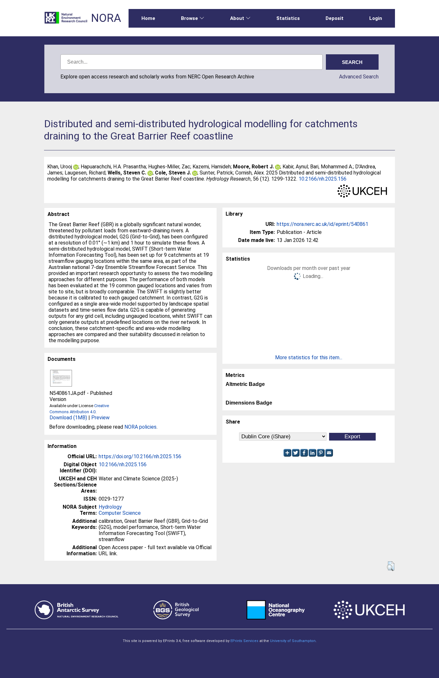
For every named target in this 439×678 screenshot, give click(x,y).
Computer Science (120, 513)
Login (375, 18)
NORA (106, 18)
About (237, 18)
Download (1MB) (68, 418)
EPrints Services (244, 641)
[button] (390, 566)
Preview (100, 418)
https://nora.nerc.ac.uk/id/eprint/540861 (322, 224)
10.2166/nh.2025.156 (322, 179)
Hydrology (110, 507)
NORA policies (140, 427)
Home (148, 18)
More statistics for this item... (308, 357)
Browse (189, 18)
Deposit (335, 18)
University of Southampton (293, 641)
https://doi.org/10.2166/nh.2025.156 (140, 456)
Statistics (288, 18)
